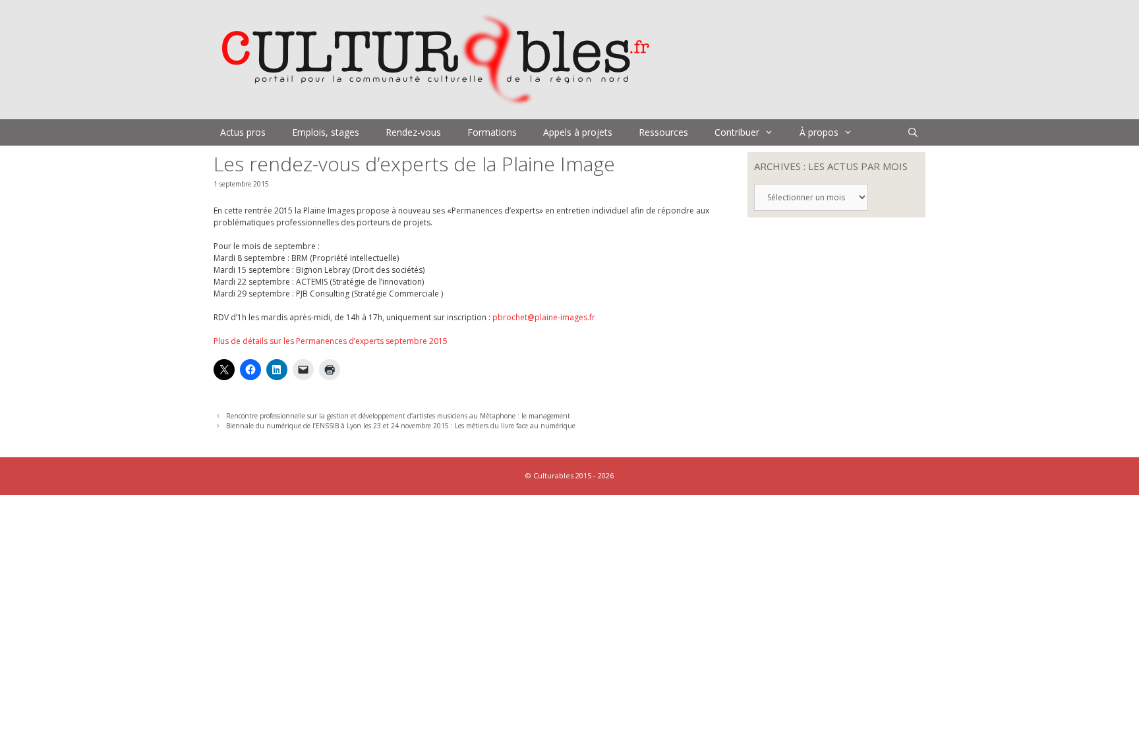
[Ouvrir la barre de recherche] (913, 132)
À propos (819, 132)
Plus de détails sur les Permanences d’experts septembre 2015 (331, 341)
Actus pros (243, 132)
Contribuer (737, 132)
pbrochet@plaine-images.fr (543, 317)
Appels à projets (577, 132)
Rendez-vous (413, 132)
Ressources (663, 132)
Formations (492, 132)
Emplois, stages (325, 132)
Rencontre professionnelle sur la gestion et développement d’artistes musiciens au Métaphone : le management (398, 415)
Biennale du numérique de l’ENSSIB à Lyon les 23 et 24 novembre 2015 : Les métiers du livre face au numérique (400, 425)
